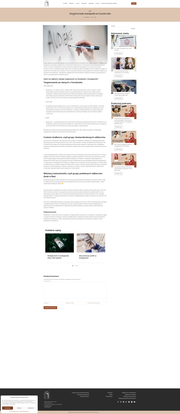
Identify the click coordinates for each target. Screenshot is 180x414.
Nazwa (46, 303)
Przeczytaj (119, 54)
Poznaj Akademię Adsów (109, 3)
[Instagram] (120, 402)
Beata (88, 17)
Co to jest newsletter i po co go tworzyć (123, 49)
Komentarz (47, 281)
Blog (78, 3)
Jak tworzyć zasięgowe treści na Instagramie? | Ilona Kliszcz (123, 145)
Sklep (133, 3)
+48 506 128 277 (47, 407)
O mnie (65, 3)
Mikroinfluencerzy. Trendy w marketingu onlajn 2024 (122, 94)
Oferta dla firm (84, 396)
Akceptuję (7, 408)
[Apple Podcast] (131, 402)
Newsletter (109, 396)
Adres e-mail (70, 303)
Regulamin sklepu (130, 394)
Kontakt (91, 3)
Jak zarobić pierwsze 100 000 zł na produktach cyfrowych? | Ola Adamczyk (123, 168)
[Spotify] (129, 402)
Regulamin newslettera (129, 392)
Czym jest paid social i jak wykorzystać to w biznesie (121, 71)
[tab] (72, 265)
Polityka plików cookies (14, 411)
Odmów (19, 408)
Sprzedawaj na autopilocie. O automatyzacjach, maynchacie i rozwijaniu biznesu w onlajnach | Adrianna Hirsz (123, 121)
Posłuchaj (118, 127)
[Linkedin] (123, 402)
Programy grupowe (83, 394)
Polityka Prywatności (24, 411)
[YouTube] (134, 402)
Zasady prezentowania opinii (127, 398)
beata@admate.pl (48, 405)
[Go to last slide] (48, 249)
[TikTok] (126, 402)
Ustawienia (31, 408)
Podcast (84, 3)
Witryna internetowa (94, 303)
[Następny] (102, 249)
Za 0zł (97, 3)
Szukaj (113, 26)
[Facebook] (118, 402)
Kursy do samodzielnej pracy (80, 392)
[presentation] (123, 42)
